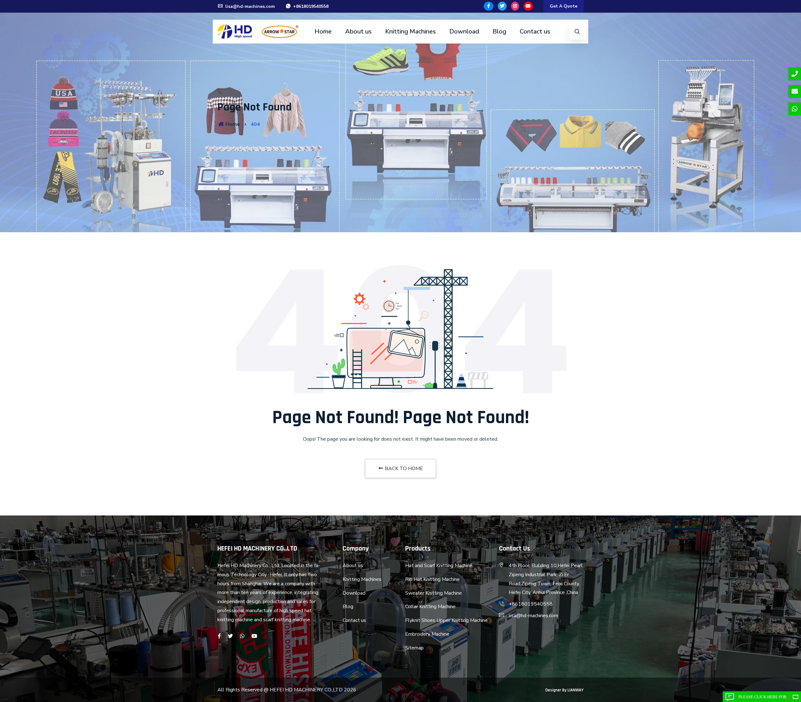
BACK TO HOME (403, 468)
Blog (499, 31)
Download (464, 31)
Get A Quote (563, 6)
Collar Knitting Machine (430, 606)
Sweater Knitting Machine (433, 593)
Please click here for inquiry (762, 698)
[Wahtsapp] (242, 636)
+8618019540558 (310, 6)
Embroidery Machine (427, 634)
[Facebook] (488, 6)
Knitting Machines (410, 31)
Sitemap (414, 647)
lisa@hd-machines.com (249, 6)
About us (358, 31)
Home (323, 31)
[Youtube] (528, 6)
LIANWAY (576, 690)
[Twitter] (502, 6)
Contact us (535, 31)
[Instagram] (515, 6)
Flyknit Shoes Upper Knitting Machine (446, 620)
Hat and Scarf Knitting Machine (438, 565)
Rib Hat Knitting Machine (432, 579)
